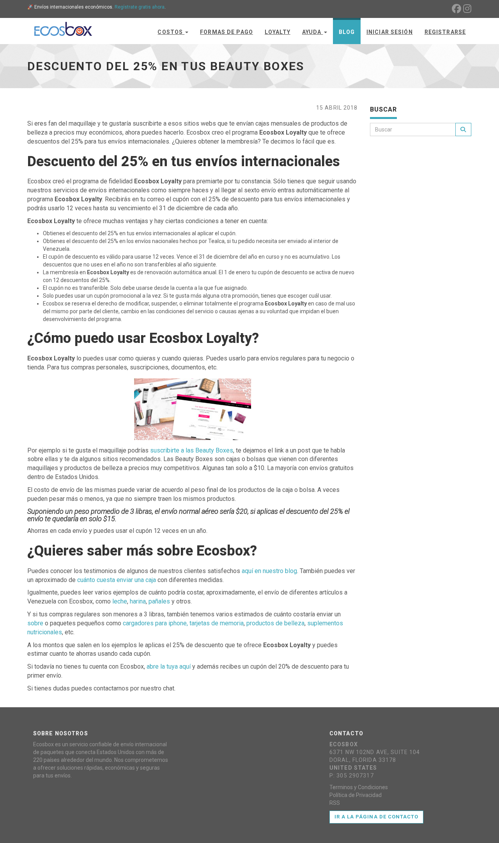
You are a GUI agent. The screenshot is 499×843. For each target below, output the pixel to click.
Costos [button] (170, 32)
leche (119, 601)
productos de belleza (275, 623)
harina (138, 601)
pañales (159, 601)
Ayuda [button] (312, 32)
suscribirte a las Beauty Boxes (191, 450)
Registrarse (445, 32)
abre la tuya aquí (169, 666)
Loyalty (277, 32)
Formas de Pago (226, 32)
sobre (35, 623)
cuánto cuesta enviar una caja (116, 580)
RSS (334, 803)
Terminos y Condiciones (358, 787)
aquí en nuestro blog (269, 571)
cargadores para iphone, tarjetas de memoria (183, 623)
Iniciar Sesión (389, 32)
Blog (347, 32)
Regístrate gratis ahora (140, 7)
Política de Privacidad (355, 795)
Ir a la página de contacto (376, 817)
